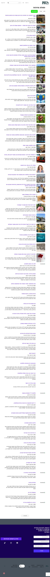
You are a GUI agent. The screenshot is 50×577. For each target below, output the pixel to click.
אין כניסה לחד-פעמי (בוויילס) (29, 343)
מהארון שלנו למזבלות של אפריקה (28, 333)
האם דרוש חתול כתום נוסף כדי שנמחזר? (26, 205)
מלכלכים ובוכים (32, 482)
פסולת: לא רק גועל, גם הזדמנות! (28, 165)
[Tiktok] (4, 542)
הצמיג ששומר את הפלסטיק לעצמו (28, 45)
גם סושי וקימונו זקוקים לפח (29, 215)
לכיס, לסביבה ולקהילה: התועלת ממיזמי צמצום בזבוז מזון (22, 85)
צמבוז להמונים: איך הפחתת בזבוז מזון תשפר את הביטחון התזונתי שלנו (20, 16)
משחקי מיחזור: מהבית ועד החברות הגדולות (25, 273)
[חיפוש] (8, 3)
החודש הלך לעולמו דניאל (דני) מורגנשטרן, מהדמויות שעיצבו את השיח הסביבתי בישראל (21, 185)
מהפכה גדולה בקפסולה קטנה (29, 194)
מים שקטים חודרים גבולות (29, 303)
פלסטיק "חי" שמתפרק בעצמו (29, 393)
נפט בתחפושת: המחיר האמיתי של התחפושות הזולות (23, 283)
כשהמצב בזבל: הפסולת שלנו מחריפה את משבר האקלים (23, 65)
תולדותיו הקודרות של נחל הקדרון (28, 452)
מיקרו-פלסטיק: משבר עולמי (29, 145)
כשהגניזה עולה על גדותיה (30, 442)
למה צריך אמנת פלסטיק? (30, 264)
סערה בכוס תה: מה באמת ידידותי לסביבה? (26, 105)
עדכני (41, 11)
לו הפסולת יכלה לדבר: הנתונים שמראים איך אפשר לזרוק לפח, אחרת (20, 154)
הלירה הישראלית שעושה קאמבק (28, 323)
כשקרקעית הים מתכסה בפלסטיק (28, 363)
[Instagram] (10, 542)
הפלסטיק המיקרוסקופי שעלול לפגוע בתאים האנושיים (23, 413)
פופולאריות (34, 11)
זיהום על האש (32, 353)
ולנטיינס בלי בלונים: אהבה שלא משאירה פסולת (25, 254)
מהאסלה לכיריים (32, 492)
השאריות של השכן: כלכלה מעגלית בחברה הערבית (24, 313)
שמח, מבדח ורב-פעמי (31, 383)
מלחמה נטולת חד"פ (31, 35)
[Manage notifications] (4, 573)
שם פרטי (47, 535)
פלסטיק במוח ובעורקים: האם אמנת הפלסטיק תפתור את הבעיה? (21, 135)
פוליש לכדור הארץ (31, 95)
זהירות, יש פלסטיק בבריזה (29, 502)
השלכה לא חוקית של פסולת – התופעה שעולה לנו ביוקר (23, 25)
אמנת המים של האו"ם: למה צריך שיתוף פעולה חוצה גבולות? (22, 125)
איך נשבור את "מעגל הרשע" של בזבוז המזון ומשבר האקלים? (22, 224)
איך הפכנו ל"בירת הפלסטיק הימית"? (27, 235)
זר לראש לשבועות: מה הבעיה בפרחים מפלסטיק (25, 403)
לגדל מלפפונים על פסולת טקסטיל (28, 115)
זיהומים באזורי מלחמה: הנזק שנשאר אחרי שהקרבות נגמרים (22, 174)
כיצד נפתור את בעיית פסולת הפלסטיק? (27, 373)
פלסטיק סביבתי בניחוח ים (30, 472)
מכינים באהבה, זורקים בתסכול (29, 293)
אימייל (48, 544)
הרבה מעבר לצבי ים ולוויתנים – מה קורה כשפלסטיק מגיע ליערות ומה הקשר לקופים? (20, 75)
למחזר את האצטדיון (31, 462)
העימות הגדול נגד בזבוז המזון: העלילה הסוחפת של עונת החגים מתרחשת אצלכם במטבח (21, 55)
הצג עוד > (25, 515)
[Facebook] (17, 542)
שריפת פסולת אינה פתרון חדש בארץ (27, 244)
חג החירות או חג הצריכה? (30, 432)
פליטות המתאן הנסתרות (30, 423)
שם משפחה (47, 539)
